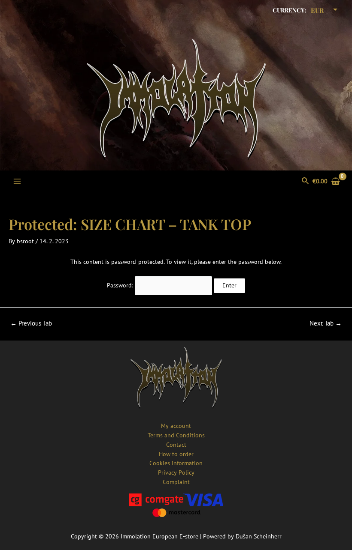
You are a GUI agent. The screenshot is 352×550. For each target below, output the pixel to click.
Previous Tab (31, 323)
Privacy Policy (176, 472)
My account (176, 426)
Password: (121, 285)
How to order (176, 454)
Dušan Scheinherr (259, 536)
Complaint (176, 482)
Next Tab (326, 323)
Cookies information (176, 463)
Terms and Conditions (176, 435)
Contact (176, 444)
